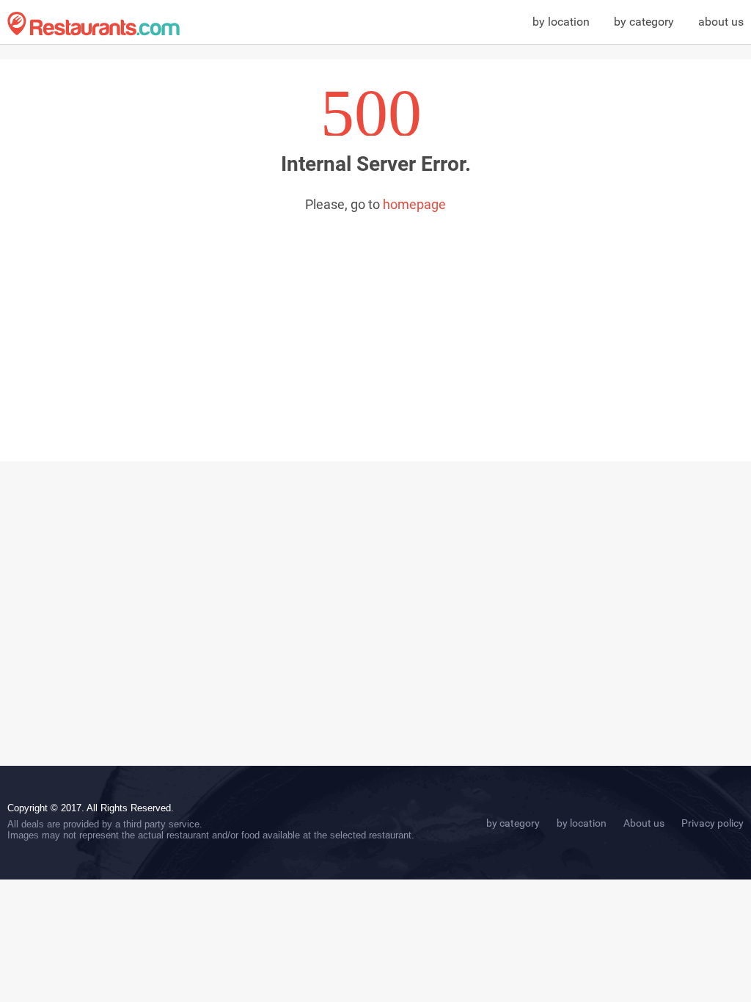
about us (721, 22)
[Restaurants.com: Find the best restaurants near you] (93, 24)
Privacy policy (712, 823)
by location (561, 22)
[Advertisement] (375, 322)
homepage (414, 204)
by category (644, 22)
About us (643, 823)
